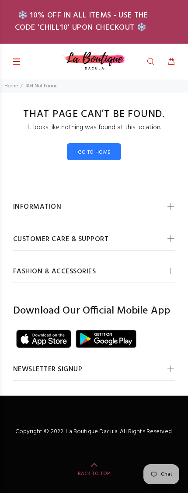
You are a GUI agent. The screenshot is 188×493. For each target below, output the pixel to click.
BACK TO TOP (94, 473)
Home (11, 86)
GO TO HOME (94, 152)
